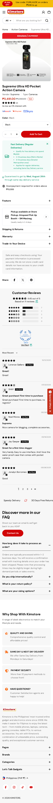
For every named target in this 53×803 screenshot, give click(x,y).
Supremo (15, 94)
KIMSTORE (15, 798)
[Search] (46, 20)
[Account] (43, 12)
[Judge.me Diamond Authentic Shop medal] (25, 335)
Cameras (33, 94)
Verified (25, 345)
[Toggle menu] (4, 12)
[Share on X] (23, 280)
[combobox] (26, 20)
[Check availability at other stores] (46, 217)
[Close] (47, 143)
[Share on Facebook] (14, 280)
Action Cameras (19, 29)
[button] (9, 102)
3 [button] (27, 489)
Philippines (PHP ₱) (15, 778)
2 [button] (23, 489)
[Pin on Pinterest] (31, 280)
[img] (8, 360)
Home (5, 29)
